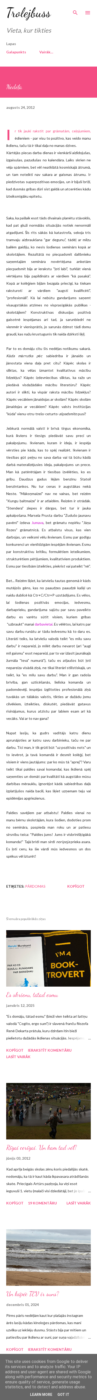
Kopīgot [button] (76, 886)
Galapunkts (16, 52)
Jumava (37, 522)
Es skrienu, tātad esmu (32, 995)
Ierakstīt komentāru (50, 1050)
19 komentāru (42, 1203)
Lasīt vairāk (18, 1056)
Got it (63, 1394)
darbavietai (44, 624)
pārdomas (35, 886)
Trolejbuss (28, 12)
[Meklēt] (75, 9)
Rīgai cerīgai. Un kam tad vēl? (41, 1147)
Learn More (41, 1394)
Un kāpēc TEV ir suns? (32, 1294)
